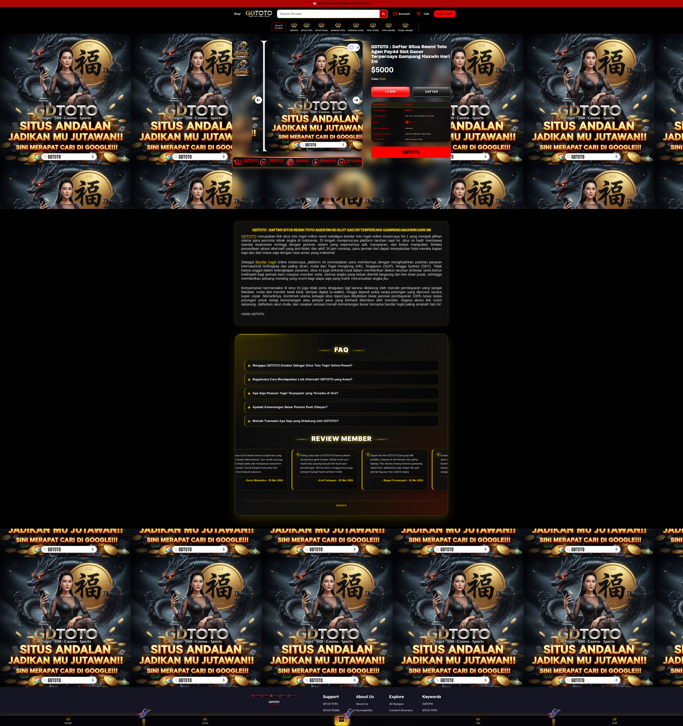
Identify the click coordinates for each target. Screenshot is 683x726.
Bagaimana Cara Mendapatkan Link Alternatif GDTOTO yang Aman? (302, 379)
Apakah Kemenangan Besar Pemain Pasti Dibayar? (290, 407)
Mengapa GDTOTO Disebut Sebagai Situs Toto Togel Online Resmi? (302, 365)
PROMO (68, 723)
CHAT (614, 723)
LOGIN (390, 91)
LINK (478, 723)
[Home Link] (259, 13)
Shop (237, 13)
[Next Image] (356, 100)
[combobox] (328, 14)
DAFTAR (431, 91)
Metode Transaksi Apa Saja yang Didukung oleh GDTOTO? (295, 421)
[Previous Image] (258, 100)
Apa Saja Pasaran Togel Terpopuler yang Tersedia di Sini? (295, 393)
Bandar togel (265, 262)
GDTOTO (411, 152)
